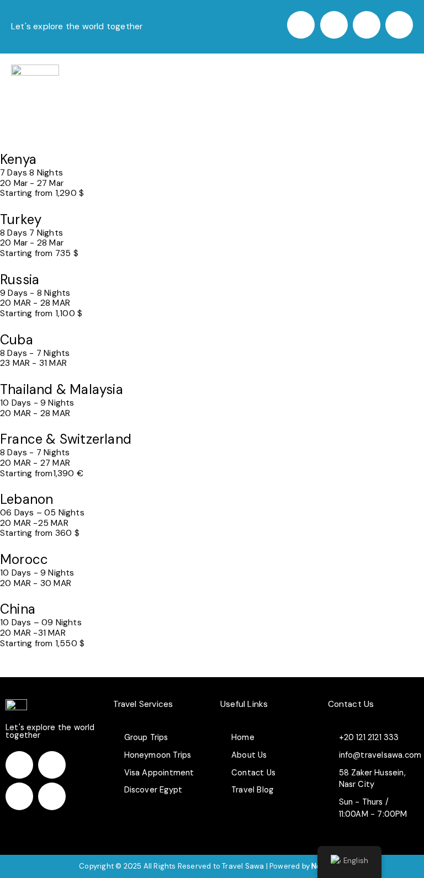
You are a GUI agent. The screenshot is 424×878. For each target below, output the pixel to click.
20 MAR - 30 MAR (35, 583)
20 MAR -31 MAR (33, 632)
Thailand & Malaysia (61, 389)
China (17, 609)
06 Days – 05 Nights (42, 512)
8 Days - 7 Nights (35, 353)
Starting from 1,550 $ (42, 643)
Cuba (16, 339)
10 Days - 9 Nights (37, 402)
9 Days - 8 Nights (35, 293)
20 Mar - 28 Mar (31, 242)
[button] (409, 73)
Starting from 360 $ (40, 533)
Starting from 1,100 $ (41, 313)
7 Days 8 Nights (31, 172)
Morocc (24, 559)
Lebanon (26, 499)
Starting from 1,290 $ (42, 193)
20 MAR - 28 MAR (35, 302)
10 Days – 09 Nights (41, 622)
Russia (19, 279)
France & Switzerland (65, 439)
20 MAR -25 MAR (34, 523)
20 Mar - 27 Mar (31, 183)
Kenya (18, 159)
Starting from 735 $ (39, 253)
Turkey (20, 219)
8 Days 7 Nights (31, 232)
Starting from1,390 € (41, 473)
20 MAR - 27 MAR (35, 463)
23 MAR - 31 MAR (33, 363)
